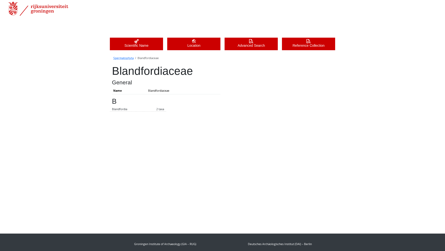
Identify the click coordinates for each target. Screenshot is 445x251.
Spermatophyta (123, 58)
